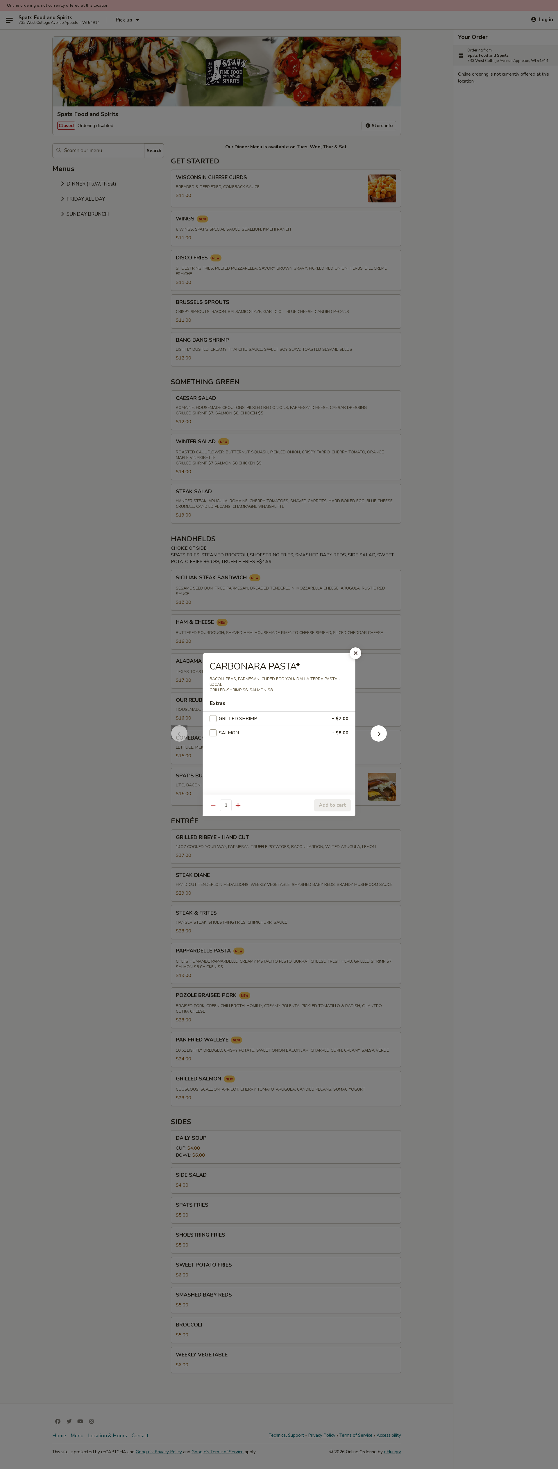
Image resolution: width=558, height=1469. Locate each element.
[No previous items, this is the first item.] (179, 740)
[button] (378, 740)
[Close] (355, 653)
